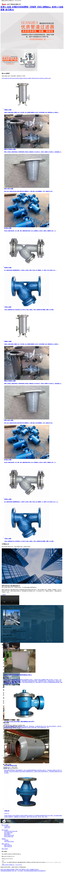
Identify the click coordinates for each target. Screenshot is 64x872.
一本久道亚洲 (20, 870)
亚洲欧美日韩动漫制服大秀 (40, 870)
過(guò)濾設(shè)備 (21, 78)
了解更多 (4, 594)
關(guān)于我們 (5, 825)
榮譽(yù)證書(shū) (8, 845)
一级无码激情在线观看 (28, 870)
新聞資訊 (4, 838)
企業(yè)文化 (7, 827)
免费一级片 (14, 870)
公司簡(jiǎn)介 (7, 826)
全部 (3, 78)
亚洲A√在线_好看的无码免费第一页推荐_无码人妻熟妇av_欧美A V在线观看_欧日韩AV (19, 869)
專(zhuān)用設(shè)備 (46, 78)
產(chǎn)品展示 (5, 830)
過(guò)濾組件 (29, 78)
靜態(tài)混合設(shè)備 (36, 78)
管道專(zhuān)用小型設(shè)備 (10, 78)
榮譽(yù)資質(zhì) (5, 843)
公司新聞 (6, 840)
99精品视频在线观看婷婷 (6, 870)
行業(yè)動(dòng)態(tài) (9, 841)
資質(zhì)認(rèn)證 (8, 846)
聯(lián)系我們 (5, 848)
